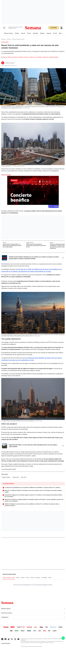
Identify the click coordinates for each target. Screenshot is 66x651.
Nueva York (16, 477)
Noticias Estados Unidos (18, 39)
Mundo (9, 39)
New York (23, 477)
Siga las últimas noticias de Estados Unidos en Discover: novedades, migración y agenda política (30, 57)
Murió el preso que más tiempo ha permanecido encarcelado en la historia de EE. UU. (36, 246)
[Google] (2, 639)
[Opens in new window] (5, 639)
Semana (3, 39)
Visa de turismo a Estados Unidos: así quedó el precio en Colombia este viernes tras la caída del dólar (12, 246)
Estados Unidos (6, 477)
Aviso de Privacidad (7, 643)
